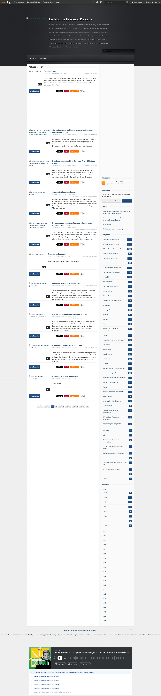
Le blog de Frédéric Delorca (70, 19)
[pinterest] (100, 2)
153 (56, 406)
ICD (104, 458)
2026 (104, 489)
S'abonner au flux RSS (114, 182)
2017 (104, 567)
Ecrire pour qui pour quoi (110, 286)
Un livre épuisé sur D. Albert (111, 469)
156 (66, 406)
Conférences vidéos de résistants (113, 453)
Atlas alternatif (107, 406)
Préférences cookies (154, 635)
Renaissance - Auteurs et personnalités (111, 441)
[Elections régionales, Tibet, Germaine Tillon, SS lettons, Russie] (40, 165)
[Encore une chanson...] (37, 254)
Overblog (94, 630)
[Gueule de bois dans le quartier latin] (40, 286)
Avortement (106, 474)
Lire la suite (34, 91)
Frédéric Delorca (15, 635)
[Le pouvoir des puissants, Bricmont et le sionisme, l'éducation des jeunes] (40, 227)
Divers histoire (107, 291)
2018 (104, 563)
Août (105, 492)
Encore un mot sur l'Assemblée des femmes (69, 314)
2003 (104, 621)
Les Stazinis (107, 305)
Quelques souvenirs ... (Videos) (113, 229)
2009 (104, 603)
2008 (104, 607)
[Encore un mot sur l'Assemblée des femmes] (40, 317)
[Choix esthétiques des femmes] (40, 194)
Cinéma (105, 335)
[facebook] (93, 2)
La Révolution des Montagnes (112, 401)
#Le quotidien (93, 73)
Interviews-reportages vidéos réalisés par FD (114, 464)
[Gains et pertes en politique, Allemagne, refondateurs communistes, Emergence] (40, 134)
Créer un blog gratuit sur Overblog (45, 635)
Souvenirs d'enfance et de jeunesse (114, 340)
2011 (104, 594)
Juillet (105, 497)
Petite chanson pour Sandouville (65, 376)
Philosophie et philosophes (111, 272)
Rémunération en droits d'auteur (102, 635)
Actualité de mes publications (112, 300)
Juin (105, 502)
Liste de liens (107, 224)
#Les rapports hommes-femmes (88, 196)
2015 (104, 576)
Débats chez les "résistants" (112, 249)
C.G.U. (89, 635)
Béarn (104, 324)
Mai (105, 507)
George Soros (107, 349)
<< (38, 406)
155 (63, 406)
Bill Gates (106, 430)
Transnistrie (106, 345)
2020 (104, 554)
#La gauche (94, 134)
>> (87, 406)
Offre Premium (119, 635)
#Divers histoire (93, 256)
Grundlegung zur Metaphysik (112, 267)
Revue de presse (108, 282)
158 (73, 406)
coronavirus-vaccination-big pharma (114, 377)
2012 (104, 589)
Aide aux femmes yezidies (111, 382)
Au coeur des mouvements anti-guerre (113, 447)
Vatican (105, 478)
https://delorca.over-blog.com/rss (115, 184)
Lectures (105, 314)
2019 (104, 558)
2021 (104, 549)
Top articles (61, 635)
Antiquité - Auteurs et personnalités (114, 368)
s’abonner (61, 664)
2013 (104, 585)
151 (49, 406)
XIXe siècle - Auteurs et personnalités (110, 411)
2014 (104, 580)
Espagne (105, 387)
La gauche (106, 263)
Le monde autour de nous (111, 244)
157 (70, 406)
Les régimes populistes (110, 373)
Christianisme (107, 359)
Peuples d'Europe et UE (110, 258)
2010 (104, 598)
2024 (104, 536)
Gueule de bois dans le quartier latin (66, 283)
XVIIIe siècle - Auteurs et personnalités (111, 418)
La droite (105, 363)
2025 (104, 531)
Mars (105, 516)
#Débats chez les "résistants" (89, 229)
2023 (104, 540)
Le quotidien (106, 277)
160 (80, 406)
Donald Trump (107, 396)
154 (59, 406)
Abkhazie (106, 319)
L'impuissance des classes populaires (67, 345)
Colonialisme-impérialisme (111, 239)
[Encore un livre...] (35, 71)
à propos (86, 664)
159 (77, 406)
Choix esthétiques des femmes (64, 192)
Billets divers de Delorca (110, 253)
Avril (105, 511)
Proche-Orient (107, 296)
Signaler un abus (79, 635)
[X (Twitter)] (97, 2)
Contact (43, 58)
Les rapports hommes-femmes (112, 310)
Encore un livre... (50, 71)
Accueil (33, 58)
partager (74, 664)
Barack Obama (107, 354)
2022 (104, 545)
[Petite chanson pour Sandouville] (40, 379)
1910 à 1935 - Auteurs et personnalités (110, 330)
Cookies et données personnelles (135, 635)
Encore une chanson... (56, 254)
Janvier (106, 525)
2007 (104, 612)
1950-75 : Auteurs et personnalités (113, 391)
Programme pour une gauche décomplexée (112, 425)
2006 (104, 616)
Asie (104, 435)
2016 (104, 572)
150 (45, 406)
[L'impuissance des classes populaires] (40, 348)
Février (106, 521)
